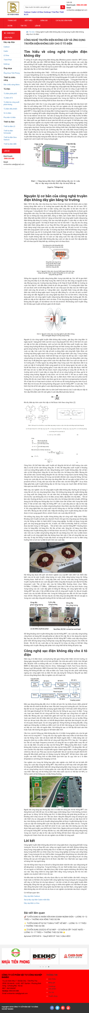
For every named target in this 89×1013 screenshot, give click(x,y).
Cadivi (33, 12)
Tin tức (24, 26)
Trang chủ (12, 20)
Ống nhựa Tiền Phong (12, 73)
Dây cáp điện (9, 42)
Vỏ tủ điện (7, 113)
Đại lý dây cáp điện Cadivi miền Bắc (37, 900)
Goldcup (47, 12)
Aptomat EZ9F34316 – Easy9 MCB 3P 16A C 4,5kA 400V (47, 936)
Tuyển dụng (53, 996)
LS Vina (40, 12)
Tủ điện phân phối (10, 93)
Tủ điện (7, 89)
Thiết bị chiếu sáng (9, 78)
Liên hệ (37, 26)
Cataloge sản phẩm (64, 20)
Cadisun (27, 12)
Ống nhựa (8, 68)
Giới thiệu (52, 979)
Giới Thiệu (28, 20)
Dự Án (10, 26)
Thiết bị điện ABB (10, 144)
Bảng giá (44, 20)
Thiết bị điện (9, 122)
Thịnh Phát (8, 60)
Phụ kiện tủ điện (10, 117)
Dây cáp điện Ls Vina (31, 903)
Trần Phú (55, 12)
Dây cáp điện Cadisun (32, 896)
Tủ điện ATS (8, 98)
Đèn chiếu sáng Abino (12, 84)
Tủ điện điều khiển (10, 109)
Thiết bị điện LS (9, 126)
